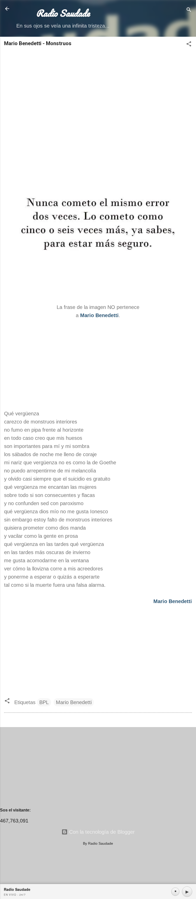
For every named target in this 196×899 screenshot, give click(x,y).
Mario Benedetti (74, 702)
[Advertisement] (98, 91)
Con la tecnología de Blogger (101, 832)
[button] (189, 44)
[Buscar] (189, 10)
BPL (44, 702)
